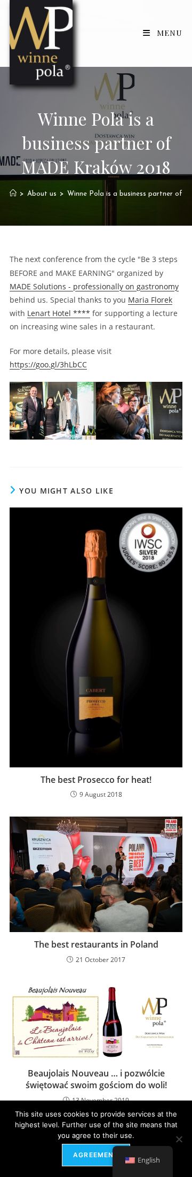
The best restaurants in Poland (96, 944)
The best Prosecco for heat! (96, 780)
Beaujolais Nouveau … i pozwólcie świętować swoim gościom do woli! (96, 1079)
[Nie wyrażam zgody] (178, 1139)
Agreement (96, 1155)
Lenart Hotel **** (58, 313)
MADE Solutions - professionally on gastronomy (94, 286)
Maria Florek (150, 300)
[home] (13, 193)
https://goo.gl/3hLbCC (48, 364)
